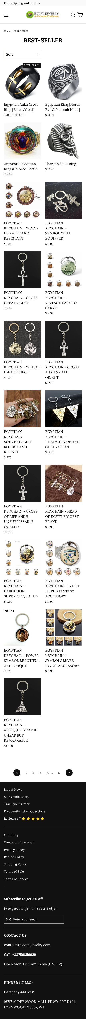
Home (7, 31)
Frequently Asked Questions (24, 811)
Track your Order (17, 804)
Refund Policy (14, 857)
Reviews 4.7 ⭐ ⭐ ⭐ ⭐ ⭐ (24, 819)
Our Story (11, 835)
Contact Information (19, 842)
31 (59, 772)
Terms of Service (16, 879)
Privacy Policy (14, 850)
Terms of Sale (14, 871)
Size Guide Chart (16, 797)
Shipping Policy (15, 864)
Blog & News (13, 789)
